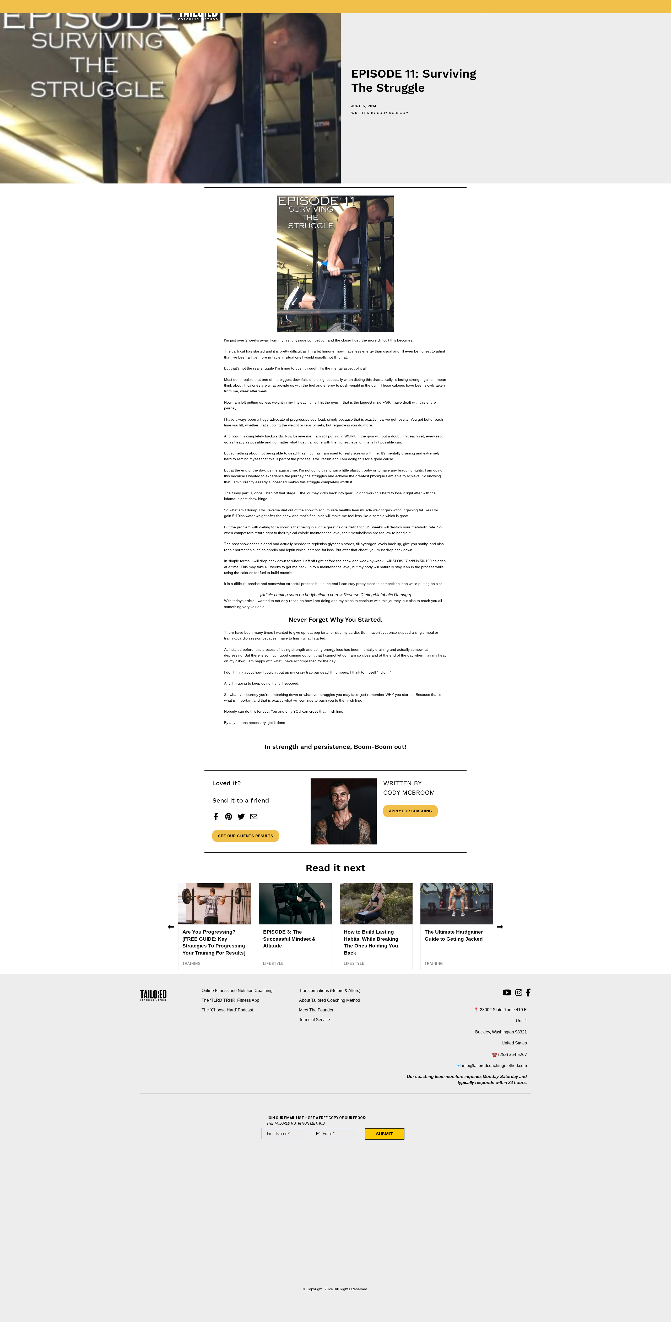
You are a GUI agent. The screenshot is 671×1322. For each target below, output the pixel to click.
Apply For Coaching (410, 811)
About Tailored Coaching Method (329, 1000)
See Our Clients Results (245, 835)
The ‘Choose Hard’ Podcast (227, 1010)
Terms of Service (314, 1019)
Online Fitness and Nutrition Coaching (237, 990)
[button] (171, 926)
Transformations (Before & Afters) (329, 990)
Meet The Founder (316, 1010)
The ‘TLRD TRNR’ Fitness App (230, 1000)
